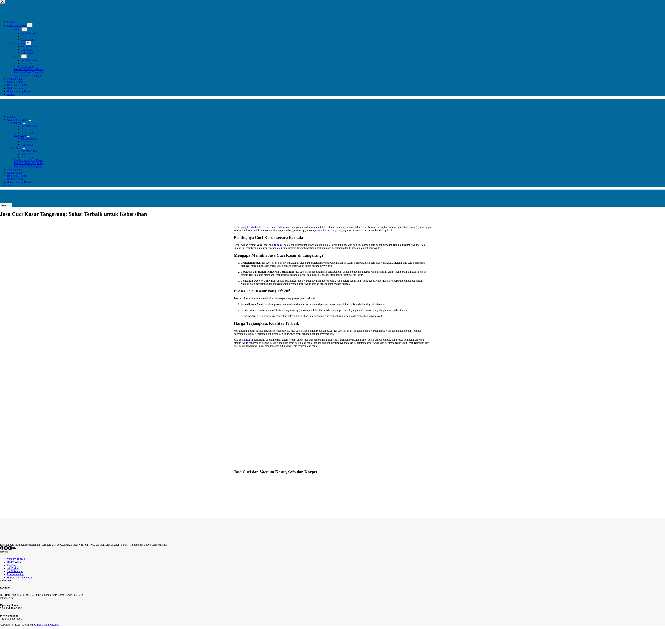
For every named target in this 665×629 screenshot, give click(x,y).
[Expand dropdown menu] (30, 120)
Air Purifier (13, 568)
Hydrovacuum (15, 178)
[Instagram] (6, 548)
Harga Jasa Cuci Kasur (19, 577)
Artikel (11, 185)
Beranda (11, 116)
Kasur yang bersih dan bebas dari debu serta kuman (262, 227)
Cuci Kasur (27, 129)
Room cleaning (15, 574)
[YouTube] (10, 548)
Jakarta (17, 122)
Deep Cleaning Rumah (19, 182)
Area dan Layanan (17, 119)
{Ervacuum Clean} (47, 624)
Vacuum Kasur (29, 125)
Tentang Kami (15, 169)
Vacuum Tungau (16, 558)
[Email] (14, 548)
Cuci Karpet (27, 132)
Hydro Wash (14, 561)
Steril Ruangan (15, 571)
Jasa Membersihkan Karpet (28, 160)
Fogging (11, 565)
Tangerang (19, 135)
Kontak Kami (14, 172)
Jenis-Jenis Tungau (17, 175)
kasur (247, 339)
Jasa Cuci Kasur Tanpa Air (28, 163)
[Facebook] (2, 548)
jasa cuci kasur (322, 230)
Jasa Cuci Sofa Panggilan (28, 166)
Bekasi (17, 147)
